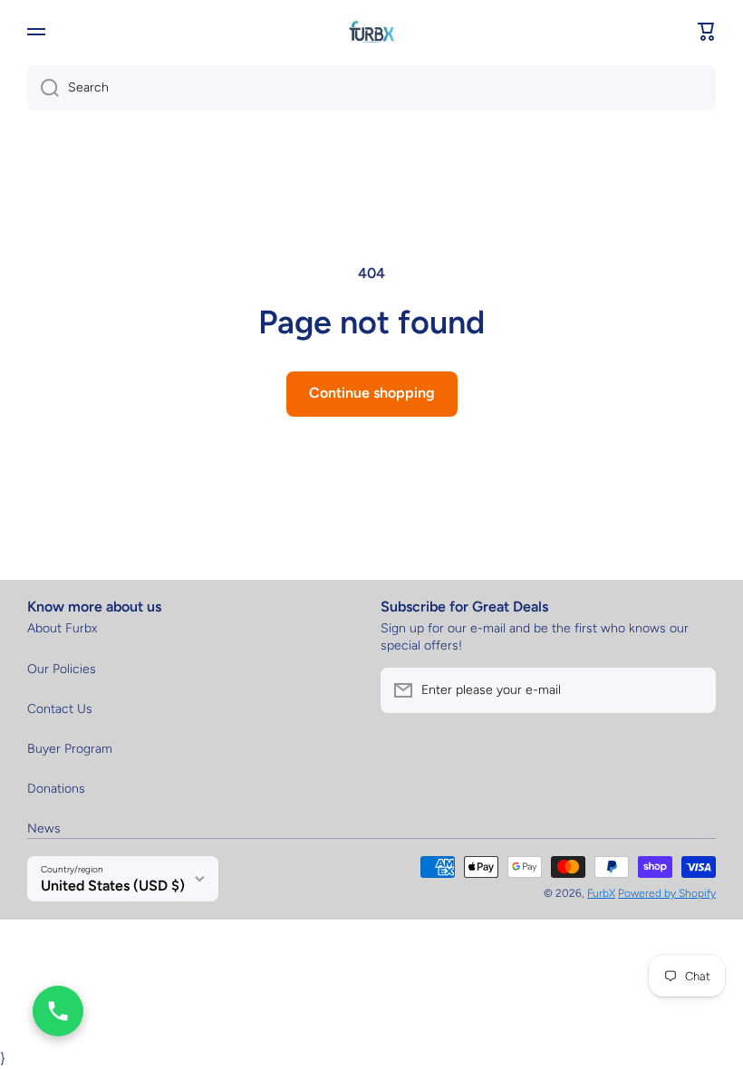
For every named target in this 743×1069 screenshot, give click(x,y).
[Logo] (371, 31)
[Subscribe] (693, 690)
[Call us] (58, 1011)
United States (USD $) (113, 885)
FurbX (601, 893)
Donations (56, 788)
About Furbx (62, 628)
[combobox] (371, 88)
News (44, 828)
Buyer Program (69, 748)
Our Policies (61, 669)
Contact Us (59, 709)
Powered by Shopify (667, 893)
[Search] (43, 88)
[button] (707, 32)
